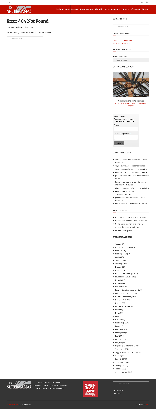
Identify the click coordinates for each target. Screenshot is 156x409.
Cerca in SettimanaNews (122, 40)
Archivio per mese (120, 56)
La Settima (74, 9)
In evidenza (119, 286)
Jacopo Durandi (121, 176)
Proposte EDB (121, 339)
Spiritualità (119, 362)
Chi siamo (144, 9)
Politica (118, 329)
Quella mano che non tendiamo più (129, 224)
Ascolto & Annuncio (63, 9)
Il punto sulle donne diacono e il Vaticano (131, 220)
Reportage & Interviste (112, 9)
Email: (117, 125)
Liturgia (118, 303)
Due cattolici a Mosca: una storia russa (130, 217)
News (117, 313)
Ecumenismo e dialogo (124, 273)
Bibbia (117, 250)
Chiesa (117, 260)
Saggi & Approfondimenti (131, 9)
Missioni (118, 309)
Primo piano (120, 332)
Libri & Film (99, 9)
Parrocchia (119, 319)
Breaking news (121, 254)
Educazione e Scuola (123, 277)
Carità (117, 257)
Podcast (118, 326)
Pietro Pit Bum (121, 182)
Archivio (118, 244)
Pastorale (119, 323)
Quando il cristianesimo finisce (135, 166)
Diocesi (118, 267)
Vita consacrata (121, 372)
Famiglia (118, 280)
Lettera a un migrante (123, 230)
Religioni (118, 342)
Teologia (118, 365)
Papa (117, 316)
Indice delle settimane (121, 43)
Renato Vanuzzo (121, 191)
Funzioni (118, 283)
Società (118, 359)
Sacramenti (119, 349)
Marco (117, 204)
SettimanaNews (12, 405)
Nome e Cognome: (122, 133)
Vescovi (118, 369)
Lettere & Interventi (86, 9)
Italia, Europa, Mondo (123, 293)
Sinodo (118, 355)
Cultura (118, 263)
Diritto (117, 270)
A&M (147, 405)
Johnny (118, 197)
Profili (117, 336)
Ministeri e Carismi (122, 306)
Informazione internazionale (126, 290)
